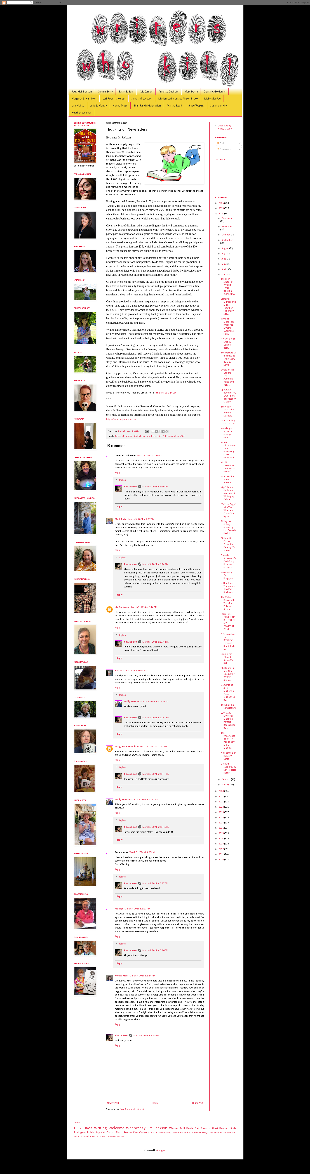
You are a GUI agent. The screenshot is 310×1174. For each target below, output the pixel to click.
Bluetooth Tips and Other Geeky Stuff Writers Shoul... (228, 674)
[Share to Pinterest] (166, 431)
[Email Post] (146, 431)
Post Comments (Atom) (132, 1109)
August (225, 248)
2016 (221, 828)
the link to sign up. (166, 392)
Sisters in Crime (156, 1132)
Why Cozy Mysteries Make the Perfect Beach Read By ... (228, 721)
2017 (221, 822)
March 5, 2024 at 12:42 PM (155, 642)
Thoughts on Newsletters (228, 706)
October (226, 234)
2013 (221, 843)
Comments (225, 149)
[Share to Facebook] (163, 431)
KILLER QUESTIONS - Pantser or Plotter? (228, 467)
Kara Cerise (140, 1132)
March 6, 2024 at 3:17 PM (155, 883)
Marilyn (119, 908)
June (224, 259)
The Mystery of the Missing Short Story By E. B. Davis (228, 358)
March (225, 274)
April (224, 269)
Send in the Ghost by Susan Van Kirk (227, 658)
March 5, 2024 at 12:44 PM (155, 717)
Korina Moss (120, 105)
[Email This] (153, 431)
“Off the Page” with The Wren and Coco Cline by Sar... (228, 510)
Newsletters (152, 436)
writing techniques (173, 1132)
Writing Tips (179, 436)
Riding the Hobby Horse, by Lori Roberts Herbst (228, 527)
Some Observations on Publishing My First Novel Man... (228, 450)
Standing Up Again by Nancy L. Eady (227, 433)
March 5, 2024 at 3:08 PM (142, 852)
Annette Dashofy (168, 91)
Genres (187, 1132)
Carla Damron (111, 1137)
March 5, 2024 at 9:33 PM (137, 908)
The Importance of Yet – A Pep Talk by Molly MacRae (228, 740)
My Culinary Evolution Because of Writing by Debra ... (228, 493)
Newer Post (113, 1103)
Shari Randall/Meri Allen (147, 105)
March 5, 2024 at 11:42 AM (154, 701)
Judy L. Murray (98, 105)
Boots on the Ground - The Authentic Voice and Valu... (227, 377)
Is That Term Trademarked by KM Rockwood (228, 588)
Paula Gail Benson (81, 91)
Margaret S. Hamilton (84, 98)
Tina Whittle (215, 1132)
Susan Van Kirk (218, 105)
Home (155, 1103)
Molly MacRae (212, 98)
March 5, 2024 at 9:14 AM (144, 607)
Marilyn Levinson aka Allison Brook (178, 98)
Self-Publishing (166, 436)
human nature (99, 1137)
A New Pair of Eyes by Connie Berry (228, 343)
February (226, 779)
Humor (195, 1132)
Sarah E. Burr (126, 91)
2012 (221, 849)
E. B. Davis (83, 1128)
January (226, 784)
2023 (221, 791)
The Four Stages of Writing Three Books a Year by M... (228, 286)
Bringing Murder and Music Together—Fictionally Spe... (228, 306)
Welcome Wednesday (127, 1128)
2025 (221, 208)
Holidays (203, 1132)
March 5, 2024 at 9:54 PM (142, 975)
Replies (122, 480)
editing (77, 1136)
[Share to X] (160, 431)
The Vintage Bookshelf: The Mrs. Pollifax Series (228, 603)
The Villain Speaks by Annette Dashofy (227, 411)
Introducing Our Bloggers (227, 575)
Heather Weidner (81, 112)
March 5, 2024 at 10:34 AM (133, 670)
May (224, 264)
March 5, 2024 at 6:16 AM (155, 486)
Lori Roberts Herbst (113, 98)
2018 (221, 817)
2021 (221, 801)
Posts (222, 143)
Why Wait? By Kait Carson (228, 422)
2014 (221, 838)
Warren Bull (177, 1128)
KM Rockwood (122, 607)
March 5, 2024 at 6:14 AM (155, 564)
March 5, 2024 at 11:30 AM (153, 746)
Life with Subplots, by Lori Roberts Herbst (228, 768)
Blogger (161, 1150)
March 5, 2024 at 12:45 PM (155, 827)
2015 (221, 833)
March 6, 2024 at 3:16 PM (155, 950)
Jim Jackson (139, 436)
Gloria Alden (87, 1136)
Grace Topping (196, 105)
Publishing (93, 1132)
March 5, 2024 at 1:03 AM (150, 455)
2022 (221, 796)
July (224, 253)
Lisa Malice (78, 105)
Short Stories (124, 1132)
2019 (221, 812)
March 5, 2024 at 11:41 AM (145, 799)
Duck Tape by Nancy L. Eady (225, 127)
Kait (117, 670)
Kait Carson (145, 91)
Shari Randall (220, 1128)
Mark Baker (121, 519)
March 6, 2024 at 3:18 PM (146, 1035)
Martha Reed (174, 105)
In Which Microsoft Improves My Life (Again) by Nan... (227, 326)
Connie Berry (105, 91)
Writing (100, 1128)
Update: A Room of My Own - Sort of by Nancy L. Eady (228, 395)
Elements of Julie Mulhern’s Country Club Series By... (228, 692)
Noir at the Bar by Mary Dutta (228, 756)
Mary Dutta (191, 91)
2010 (221, 859)
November (227, 226)
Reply (117, 472)
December (227, 218)
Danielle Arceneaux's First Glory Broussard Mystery (228, 561)
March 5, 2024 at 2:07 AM (141, 519)
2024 (221, 213)
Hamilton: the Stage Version (227, 479)
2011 (221, 854)
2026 (221, 203)
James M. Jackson (141, 98)
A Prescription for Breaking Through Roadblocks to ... (228, 642)
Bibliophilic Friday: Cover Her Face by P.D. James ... (228, 544)
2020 (221, 807)
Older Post (197, 1103)
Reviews (120, 1137)
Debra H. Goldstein (215, 91)
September (227, 240)
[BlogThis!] (156, 431)
